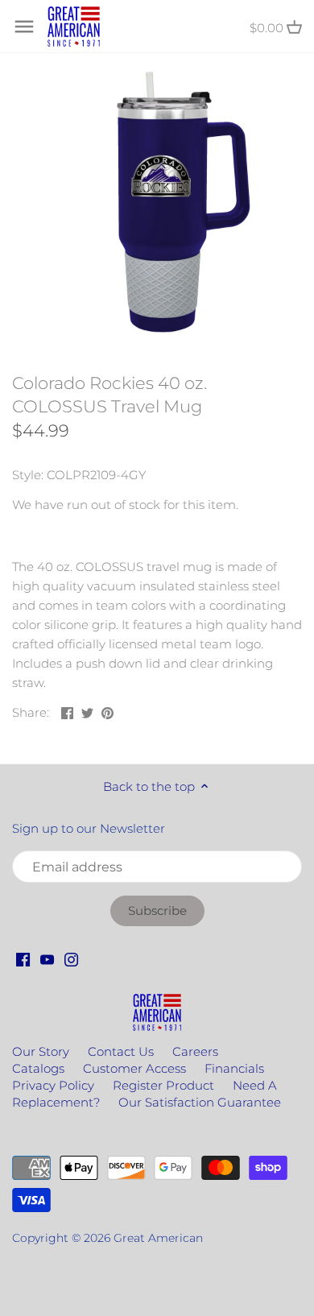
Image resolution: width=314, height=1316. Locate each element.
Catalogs (38, 1068)
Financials (234, 1068)
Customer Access (134, 1068)
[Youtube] (47, 958)
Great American (158, 1237)
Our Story (40, 1051)
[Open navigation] (24, 26)
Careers (195, 1051)
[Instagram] (71, 958)
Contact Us (121, 1051)
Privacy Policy (53, 1085)
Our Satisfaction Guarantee (199, 1102)
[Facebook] (23, 958)
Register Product (163, 1085)
